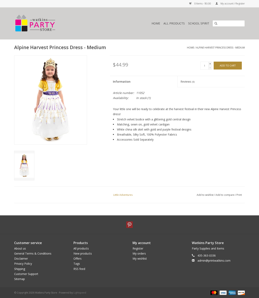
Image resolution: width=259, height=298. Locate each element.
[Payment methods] (213, 292)
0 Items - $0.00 (202, 3)
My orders (139, 253)
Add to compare (225, 195)
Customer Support (26, 274)
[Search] (214, 23)
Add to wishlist (205, 195)
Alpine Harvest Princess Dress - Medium (220, 47)
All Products (174, 23)
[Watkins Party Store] (53, 23)
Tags (76, 263)
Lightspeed (79, 292)
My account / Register (232, 3)
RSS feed (79, 269)
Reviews (187, 81)
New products (82, 253)
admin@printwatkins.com (213, 260)
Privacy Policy (23, 263)
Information (122, 81)
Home (156, 23)
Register (138, 248)
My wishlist (140, 258)
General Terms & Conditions (32, 253)
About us (20, 248)
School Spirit (198, 23)
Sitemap (19, 279)
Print (239, 195)
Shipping (19, 269)
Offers (77, 258)
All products (81, 248)
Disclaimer (21, 258)
